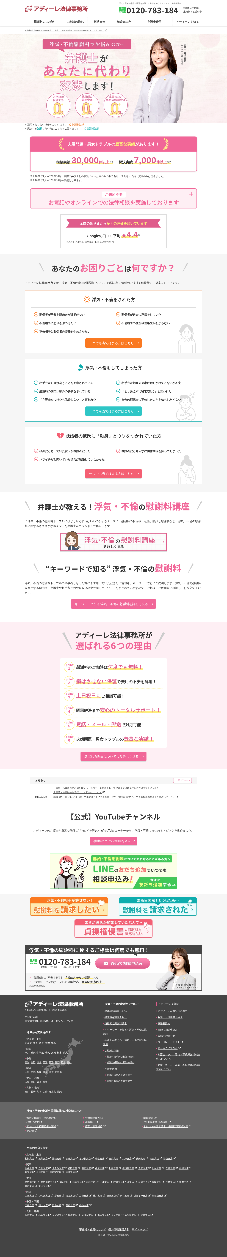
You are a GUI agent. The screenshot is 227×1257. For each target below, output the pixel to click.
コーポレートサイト (169, 1042)
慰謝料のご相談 (44, 21)
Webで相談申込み (168, 1029)
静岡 (33, 1062)
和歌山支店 (158, 1195)
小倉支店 (43, 1215)
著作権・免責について (92, 1229)
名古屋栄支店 (48, 1182)
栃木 (59, 1052)
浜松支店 (90, 1182)
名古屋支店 (30, 1182)
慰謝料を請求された (115, 1017)
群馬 (65, 1052)
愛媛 (45, 1082)
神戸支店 (97, 1195)
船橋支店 (184, 1168)
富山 (69, 1062)
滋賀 (51, 1072)
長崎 (33, 1091)
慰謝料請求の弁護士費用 (119, 1075)
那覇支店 (145, 1215)
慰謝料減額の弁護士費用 (119, 1081)
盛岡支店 (140, 1158)
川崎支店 (113, 1168)
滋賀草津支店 (141, 1195)
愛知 (27, 1062)
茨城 (53, 1052)
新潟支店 (143, 1182)
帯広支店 (99, 1158)
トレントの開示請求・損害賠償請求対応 (165, 1126)
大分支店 (115, 1215)
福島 (53, 1043)
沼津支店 (104, 1182)
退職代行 (90, 1122)
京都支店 (83, 1195)
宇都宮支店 (55, 1172)
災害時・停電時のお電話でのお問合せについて (77, 792)
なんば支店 (44, 1195)
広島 (27, 1082)
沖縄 (59, 1091)
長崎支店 (72, 1215)
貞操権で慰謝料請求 (115, 1023)
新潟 (51, 1062)
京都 (33, 1072)
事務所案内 (164, 1023)
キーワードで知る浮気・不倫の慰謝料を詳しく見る (111, 604)
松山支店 (83, 1205)
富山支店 (43, 1186)
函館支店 (56, 1158)
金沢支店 (29, 1186)
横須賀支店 (128, 1168)
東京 (27, 1052)
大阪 (27, 1072)
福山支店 (43, 1205)
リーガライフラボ (168, 1048)
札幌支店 (29, 1158)
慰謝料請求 (78, 124)
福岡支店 (29, 1215)
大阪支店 (29, 1195)
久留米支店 (58, 1215)
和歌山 (58, 1072)
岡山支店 (56, 1205)
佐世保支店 (87, 1215)
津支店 (130, 1182)
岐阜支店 (118, 1182)
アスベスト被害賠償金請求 (41, 1126)
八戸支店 (127, 1158)
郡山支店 (168, 1158)
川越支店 (156, 1168)
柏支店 (28, 1172)
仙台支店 (154, 1158)
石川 (63, 1062)
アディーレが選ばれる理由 (172, 1011)
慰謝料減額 (93, 128)
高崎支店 (70, 1172)
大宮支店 (143, 1168)
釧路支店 (70, 1158)
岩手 (41, 1043)
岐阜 (39, 1062)
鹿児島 (52, 1091)
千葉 (47, 1052)
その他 (30, 1130)
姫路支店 (111, 1195)
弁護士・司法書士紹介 (170, 1017)
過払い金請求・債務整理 (40, 1117)
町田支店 (72, 1168)
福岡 (27, 1091)
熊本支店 (102, 1215)
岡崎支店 (63, 1182)
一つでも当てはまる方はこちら (111, 343)
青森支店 (113, 1158)
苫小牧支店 (85, 1158)
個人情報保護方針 (118, 1229)
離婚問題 (148, 1117)
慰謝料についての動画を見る (111, 841)
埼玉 (41, 1052)
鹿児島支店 (130, 1215)
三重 (45, 1062)
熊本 (39, 1091)
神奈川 (34, 1052)
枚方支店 (70, 1195)
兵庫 (39, 1072)
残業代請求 (32, 1122)
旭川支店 (43, 1158)
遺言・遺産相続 (93, 1126)
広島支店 (29, 1205)
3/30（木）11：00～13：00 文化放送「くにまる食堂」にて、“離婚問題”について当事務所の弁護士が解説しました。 (114, 797)
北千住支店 (58, 1168)
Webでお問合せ (166, 1035)
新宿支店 (86, 1168)
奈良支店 (124, 1195)
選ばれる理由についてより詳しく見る (111, 756)
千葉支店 (170, 1168)
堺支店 (57, 1195)
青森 (35, 1043)
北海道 (28, 1043)
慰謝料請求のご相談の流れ (120, 1056)
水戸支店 (40, 1172)
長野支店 (170, 1182)
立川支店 (43, 1168)
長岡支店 (156, 1182)
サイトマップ (140, 1229)
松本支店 (184, 1182)
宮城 (47, 1043)
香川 (39, 1082)
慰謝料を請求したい (115, 1011)
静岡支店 (77, 1182)
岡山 (33, 1082)
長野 (57, 1062)
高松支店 (70, 1205)
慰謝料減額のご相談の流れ (120, 1062)
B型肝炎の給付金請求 (155, 1122)
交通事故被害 (92, 1117)
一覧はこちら (182, 780)
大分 (45, 1091)
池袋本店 (29, 1168)
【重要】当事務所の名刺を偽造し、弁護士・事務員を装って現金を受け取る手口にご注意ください (65, 30)
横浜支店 (99, 1168)
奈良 (45, 1072)
